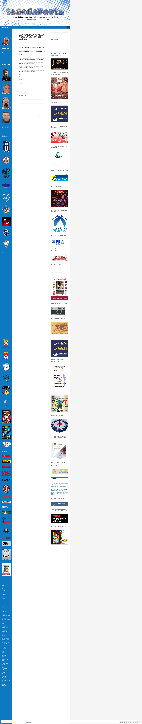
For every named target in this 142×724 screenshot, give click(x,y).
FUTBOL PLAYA (4, 630)
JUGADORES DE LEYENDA (5, 639)
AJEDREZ (3, 585)
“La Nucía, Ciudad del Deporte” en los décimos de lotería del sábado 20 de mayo (59, 484)
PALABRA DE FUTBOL (5, 659)
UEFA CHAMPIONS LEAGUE (6, 680)
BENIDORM (15, 27)
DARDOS (3, 610)
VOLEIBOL (44, 27)
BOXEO (3, 599)
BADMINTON (4, 594)
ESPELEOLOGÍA (4, 618)
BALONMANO (30, 27)
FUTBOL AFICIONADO (5, 624)
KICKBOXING (4, 640)
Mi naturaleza (4, 648)
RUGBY (35, 27)
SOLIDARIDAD (4, 676)
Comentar (41, 115)
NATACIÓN (3, 652)
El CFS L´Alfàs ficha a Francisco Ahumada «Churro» (28, 101)
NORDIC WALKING (4, 655)
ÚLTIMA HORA (4, 593)
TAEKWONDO (4, 677)
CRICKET (3, 607)
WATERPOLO (4, 685)
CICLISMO (3, 602)
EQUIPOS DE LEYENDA (5, 616)
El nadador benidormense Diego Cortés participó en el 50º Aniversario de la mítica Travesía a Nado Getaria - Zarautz (59, 493)
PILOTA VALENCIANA (50, 27)
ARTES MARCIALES (4, 590)
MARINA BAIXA (21, 27)
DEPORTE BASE (4, 611)
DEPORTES (65, 27)
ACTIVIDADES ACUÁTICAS (5, 584)
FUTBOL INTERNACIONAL (58, 27)
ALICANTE (3, 586)
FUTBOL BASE (4, 626)
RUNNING (3, 672)
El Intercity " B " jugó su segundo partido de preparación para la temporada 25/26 (59, 490)
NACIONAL (3, 651)
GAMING (3, 634)
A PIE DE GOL (4, 582)
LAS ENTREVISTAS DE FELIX (6, 642)
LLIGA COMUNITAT (4, 643)
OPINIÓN (3, 656)
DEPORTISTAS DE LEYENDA (6, 615)
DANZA (3, 608)
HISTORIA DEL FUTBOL (5, 638)
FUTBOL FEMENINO (5, 627)
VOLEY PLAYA (4, 684)
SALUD (3, 673)
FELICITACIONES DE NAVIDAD (6, 620)
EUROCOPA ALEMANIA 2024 (6, 619)
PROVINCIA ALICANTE (5, 663)
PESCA (3, 660)
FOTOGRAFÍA (4, 622)
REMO (3, 667)
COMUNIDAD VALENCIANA (6, 603)
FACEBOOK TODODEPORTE (56, 33)
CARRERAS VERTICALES (5, 601)
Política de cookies (28, 722)
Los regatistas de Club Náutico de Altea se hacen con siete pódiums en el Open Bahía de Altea (32, 97)
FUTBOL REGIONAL (5, 631)
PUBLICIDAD (3, 664)
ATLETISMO (3, 591)
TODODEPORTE (5, 27)
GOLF (2, 636)
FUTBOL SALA (4, 632)
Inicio (52, 268)
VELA (2, 681)
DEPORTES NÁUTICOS (5, 614)
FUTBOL (26, 27)
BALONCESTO (39, 27)
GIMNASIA (3, 635)
